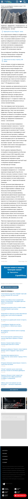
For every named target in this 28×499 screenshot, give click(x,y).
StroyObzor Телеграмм (8, 483)
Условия (4, 462)
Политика (5, 459)
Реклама (4, 453)
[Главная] (8, 2)
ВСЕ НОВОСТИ (14, 390)
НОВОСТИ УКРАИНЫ (7, 291)
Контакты (4, 450)
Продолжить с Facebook (10, 287)
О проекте (4, 456)
